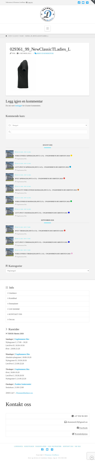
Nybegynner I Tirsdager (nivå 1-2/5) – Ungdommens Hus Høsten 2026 (42, 254)
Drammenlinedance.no (24, 393)
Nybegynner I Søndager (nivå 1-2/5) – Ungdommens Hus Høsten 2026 (42, 156)
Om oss (11, 319)
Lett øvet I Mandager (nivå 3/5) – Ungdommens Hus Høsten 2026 (41, 213)
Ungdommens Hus (22, 339)
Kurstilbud (13, 298)
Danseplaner (13, 304)
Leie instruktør (14, 309)
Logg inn (30, 2)
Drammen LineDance (52, 455)
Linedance (13, 293)
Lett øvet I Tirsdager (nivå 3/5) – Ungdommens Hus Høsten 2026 (41, 242)
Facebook (83, 428)
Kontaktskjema (81, 434)
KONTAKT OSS (15, 314)
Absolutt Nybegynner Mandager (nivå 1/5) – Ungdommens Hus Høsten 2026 (46, 190)
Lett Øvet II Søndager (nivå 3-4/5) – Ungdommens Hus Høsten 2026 (42, 167)
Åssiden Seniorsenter (23, 384)
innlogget (18, 106)
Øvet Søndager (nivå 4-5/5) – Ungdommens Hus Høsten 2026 (39, 178)
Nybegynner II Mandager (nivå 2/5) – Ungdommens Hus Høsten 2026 (42, 201)
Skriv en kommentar (45, 53)
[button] (48, 28)
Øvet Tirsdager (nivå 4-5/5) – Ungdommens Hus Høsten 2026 (39, 231)
